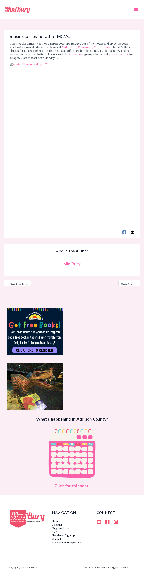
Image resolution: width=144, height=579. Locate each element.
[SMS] (132, 232)
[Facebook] (124, 232)
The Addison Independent (67, 542)
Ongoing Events (61, 528)
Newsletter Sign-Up (63, 535)
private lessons (118, 54)
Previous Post (17, 284)
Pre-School (76, 54)
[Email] (99, 521)
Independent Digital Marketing (113, 567)
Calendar (57, 524)
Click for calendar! (72, 486)
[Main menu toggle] (136, 9)
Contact (56, 538)
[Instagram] (115, 521)
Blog (54, 531)
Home (55, 521)
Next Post (129, 284)
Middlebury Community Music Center (87, 47)
